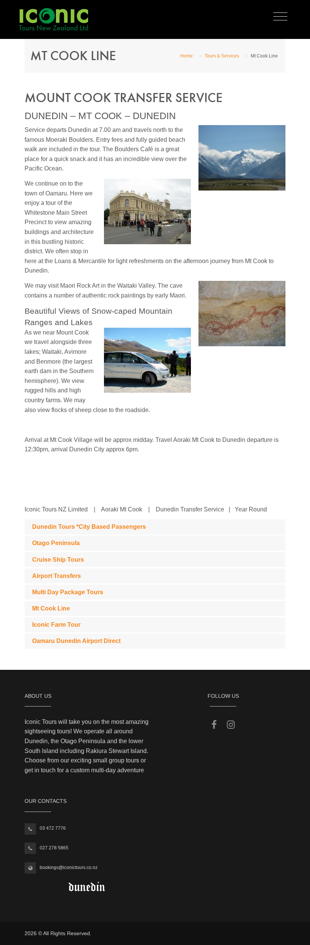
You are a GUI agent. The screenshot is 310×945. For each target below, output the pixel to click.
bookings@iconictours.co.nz (69, 867)
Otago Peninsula (56, 543)
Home (186, 56)
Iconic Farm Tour (56, 624)
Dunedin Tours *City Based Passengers (89, 527)
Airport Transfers (56, 576)
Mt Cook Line (51, 608)
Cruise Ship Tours (58, 559)
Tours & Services (222, 56)
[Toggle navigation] (280, 17)
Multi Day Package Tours (67, 592)
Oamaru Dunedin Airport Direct (76, 641)
